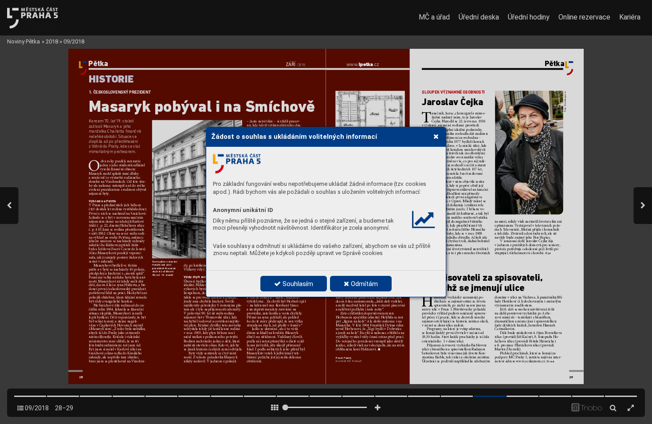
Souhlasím (297, 284)
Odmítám (363, 284)
